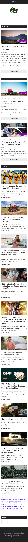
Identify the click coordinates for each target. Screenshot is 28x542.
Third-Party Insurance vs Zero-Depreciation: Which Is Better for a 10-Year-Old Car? (13, 253)
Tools (17, 508)
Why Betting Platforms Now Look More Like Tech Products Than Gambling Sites (13, 386)
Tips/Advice (12, 508)
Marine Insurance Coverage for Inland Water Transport (13, 187)
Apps (10, 499)
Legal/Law (20, 505)
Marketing (3, 506)
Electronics (18, 501)
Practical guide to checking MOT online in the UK (12, 482)
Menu (14, 2)
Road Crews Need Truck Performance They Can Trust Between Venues (12, 101)
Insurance (8, 505)
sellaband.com (7, 533)
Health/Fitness (17, 503)
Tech (7, 508)
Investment (14, 505)
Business (20, 499)
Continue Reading (16, 72)
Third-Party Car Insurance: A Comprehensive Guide (12, 354)
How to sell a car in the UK (11, 419)
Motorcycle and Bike (19, 506)
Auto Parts (14, 499)
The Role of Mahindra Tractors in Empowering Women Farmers (13, 219)
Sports (3, 508)
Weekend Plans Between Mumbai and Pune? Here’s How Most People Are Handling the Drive (13, 320)
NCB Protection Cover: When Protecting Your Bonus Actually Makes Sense (13, 286)
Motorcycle (10, 506)
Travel (20, 508)
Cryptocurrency (11, 501)
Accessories (4, 499)
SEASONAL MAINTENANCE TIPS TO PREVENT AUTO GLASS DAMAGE (12, 450)
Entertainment (4, 503)
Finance (11, 503)
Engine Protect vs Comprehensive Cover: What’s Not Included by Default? (13, 141)
